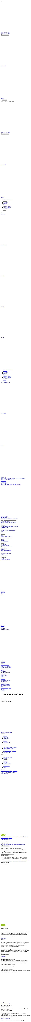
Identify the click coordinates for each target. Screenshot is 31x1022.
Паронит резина (5, 541)
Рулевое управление (6, 667)
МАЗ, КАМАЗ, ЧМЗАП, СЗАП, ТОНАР (11, 484)
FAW (2, 627)
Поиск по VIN (7, 742)
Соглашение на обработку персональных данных (13, 844)
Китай (2, 626)
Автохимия (3, 544)
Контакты (5, 204)
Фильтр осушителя (5, 559)
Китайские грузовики (8, 749)
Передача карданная (5, 680)
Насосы (2, 554)
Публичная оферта (5, 839)
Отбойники (3, 481)
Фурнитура (3, 557)
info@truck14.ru (13, 771)
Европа (3, 661)
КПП (2, 686)
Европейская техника (8, 748)
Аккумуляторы (4, 555)
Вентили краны (4, 517)
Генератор (3, 671)
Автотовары (4, 516)
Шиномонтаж (4, 548)
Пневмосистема (4, 668)
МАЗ (2, 593)
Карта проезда (4, 773)
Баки (2, 531)
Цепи (2, 535)
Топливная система (5, 672)
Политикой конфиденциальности (19, 861)
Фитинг (2, 543)
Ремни (2, 539)
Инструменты (4, 529)
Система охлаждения (6, 688)
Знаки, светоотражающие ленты (8, 520)
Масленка (3, 525)
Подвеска (3, 662)
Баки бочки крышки (6, 666)
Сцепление (3, 682)
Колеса (2, 676)
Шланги (3, 534)
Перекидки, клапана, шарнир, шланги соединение (13, 478)
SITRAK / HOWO (5, 629)
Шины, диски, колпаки (6, 546)
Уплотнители (4, 483)
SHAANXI (3, 628)
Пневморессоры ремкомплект (8, 530)
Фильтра (3, 690)
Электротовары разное (6, 537)
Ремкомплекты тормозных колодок (9, 518)
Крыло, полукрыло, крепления (8, 522)
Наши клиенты (7, 207)
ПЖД (2, 532)
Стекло (2, 663)
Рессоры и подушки (5, 685)
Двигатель (3, 674)
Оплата (5, 203)
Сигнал (2, 552)
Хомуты (3, 540)
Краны (2, 670)
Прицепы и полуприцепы (9, 751)
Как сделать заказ (7, 199)
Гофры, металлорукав (6, 550)
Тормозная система (5, 684)
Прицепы (3, 477)
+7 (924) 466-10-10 (5, 382)
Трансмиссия (4, 675)
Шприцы (3, 549)
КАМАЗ (3, 592)
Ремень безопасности (6, 553)
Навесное (3, 679)
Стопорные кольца (5, 521)
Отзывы (5, 201)
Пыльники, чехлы (5, 545)
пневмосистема (4, 527)
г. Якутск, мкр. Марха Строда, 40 (9, 772)
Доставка (5, 202)
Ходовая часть (4, 681)
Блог (4, 210)
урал (2, 594)
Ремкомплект (4, 482)
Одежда (2, 558)
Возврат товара (7, 206)
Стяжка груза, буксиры (6, 536)
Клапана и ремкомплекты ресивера (9, 526)
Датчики (3, 689)
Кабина (2, 677)
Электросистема (5, 665)
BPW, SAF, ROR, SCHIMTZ (7, 479)
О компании (6, 208)
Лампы (2, 523)
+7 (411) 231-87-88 (5, 33)
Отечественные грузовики (10, 747)
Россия (3, 590)
